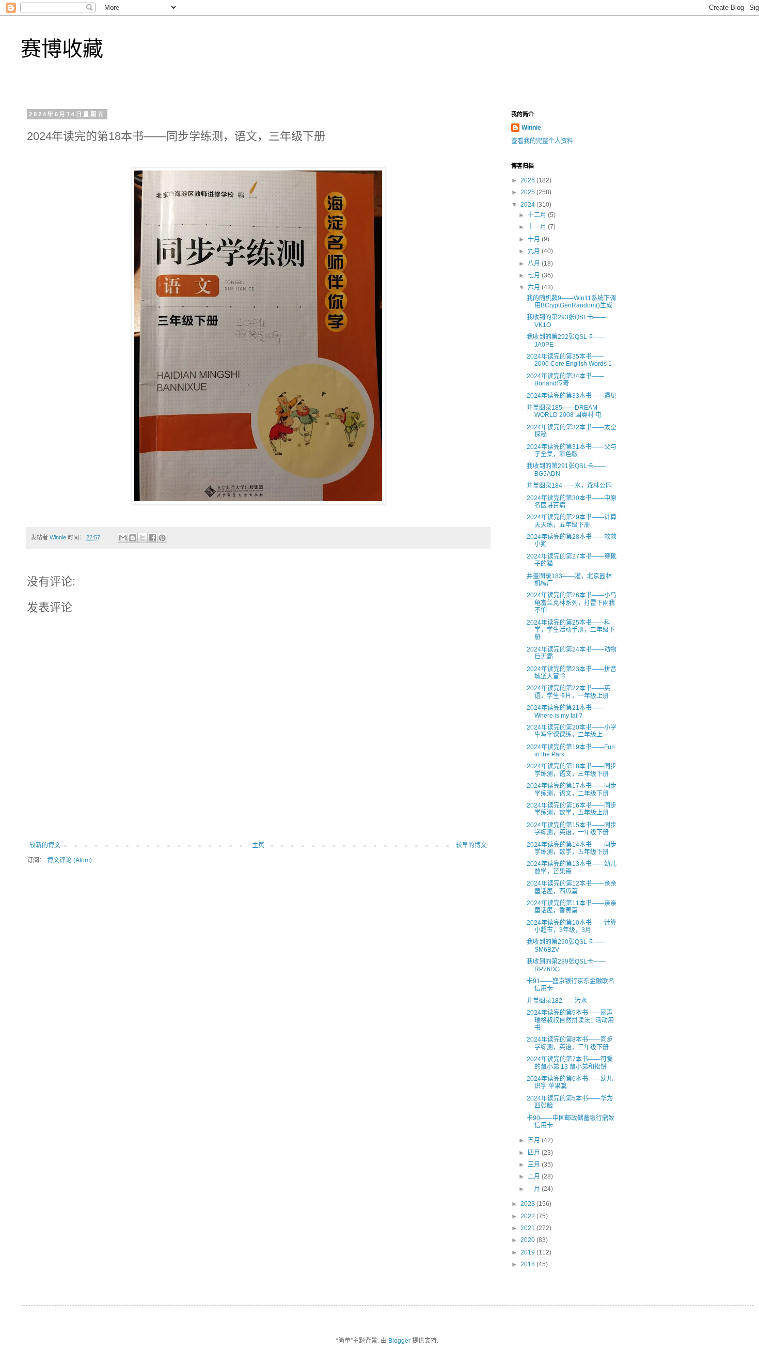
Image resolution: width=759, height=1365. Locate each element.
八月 (535, 263)
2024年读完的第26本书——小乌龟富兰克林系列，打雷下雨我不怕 (571, 603)
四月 (535, 1152)
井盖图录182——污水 (557, 1000)
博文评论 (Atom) (69, 860)
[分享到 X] (142, 538)
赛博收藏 (62, 48)
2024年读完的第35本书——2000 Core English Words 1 (569, 360)
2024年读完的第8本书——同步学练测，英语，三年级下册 (570, 1043)
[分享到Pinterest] (162, 538)
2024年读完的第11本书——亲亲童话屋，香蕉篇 (571, 906)
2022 (528, 1216)
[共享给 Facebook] (152, 538)
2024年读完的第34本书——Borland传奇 (565, 380)
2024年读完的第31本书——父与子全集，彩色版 (571, 450)
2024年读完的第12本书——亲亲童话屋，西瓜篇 (571, 887)
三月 (535, 1164)
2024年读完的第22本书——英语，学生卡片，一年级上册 (568, 692)
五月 (535, 1140)
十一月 (538, 226)
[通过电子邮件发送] (123, 538)
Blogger (399, 1340)
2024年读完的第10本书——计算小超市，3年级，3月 (571, 926)
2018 (528, 1264)
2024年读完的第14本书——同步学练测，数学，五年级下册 (571, 848)
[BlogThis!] (133, 538)
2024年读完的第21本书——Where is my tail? (565, 711)
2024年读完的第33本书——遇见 (571, 395)
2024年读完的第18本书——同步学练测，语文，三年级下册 (571, 770)
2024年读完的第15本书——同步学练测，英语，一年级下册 (571, 828)
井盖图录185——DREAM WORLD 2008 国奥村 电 (564, 411)
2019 (528, 1252)
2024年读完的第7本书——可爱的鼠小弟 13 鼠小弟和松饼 (570, 1063)
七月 (535, 275)
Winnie (531, 127)
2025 (528, 192)
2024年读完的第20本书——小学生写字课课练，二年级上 (571, 731)
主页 (258, 845)
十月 (535, 239)
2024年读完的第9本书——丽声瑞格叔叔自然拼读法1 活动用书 (570, 1020)
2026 (528, 180)
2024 (528, 204)
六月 (535, 287)
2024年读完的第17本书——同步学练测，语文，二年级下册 (571, 789)
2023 (528, 1203)
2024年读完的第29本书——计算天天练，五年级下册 (571, 521)
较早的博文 (471, 845)
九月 (535, 251)
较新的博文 (44, 845)
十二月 (538, 215)
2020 (528, 1240)
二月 (535, 1176)
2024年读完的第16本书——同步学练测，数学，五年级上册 (571, 809)
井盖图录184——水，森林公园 (569, 485)
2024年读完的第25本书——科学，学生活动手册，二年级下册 (571, 630)
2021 (528, 1228)
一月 (535, 1188)
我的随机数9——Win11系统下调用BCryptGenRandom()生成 (571, 301)
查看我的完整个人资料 (542, 141)
